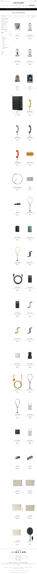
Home (23, 5)
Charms (2, 28)
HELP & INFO (5, 567)
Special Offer (31, 5)
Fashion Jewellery (4, 19)
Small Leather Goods (4, 21)
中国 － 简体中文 (18, 559)
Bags (16, 5)
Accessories (6, 18)
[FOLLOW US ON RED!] (23, 552)
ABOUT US (15, 567)
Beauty (19, 5)
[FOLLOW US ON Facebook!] (16, 552)
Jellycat (26, 5)
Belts (2, 26)
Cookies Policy (17, 570)
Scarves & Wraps (4, 22)
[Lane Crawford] (18, 4)
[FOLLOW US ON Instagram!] (12, 552)
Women (7, 5)
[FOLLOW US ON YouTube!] (18, 552)
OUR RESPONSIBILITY (21, 567)
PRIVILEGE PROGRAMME (16, 568)
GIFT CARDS (26, 567)
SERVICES (30, 567)
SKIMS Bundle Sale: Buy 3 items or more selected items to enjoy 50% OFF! (18, 9)
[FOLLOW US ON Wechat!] (20, 552)
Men (10, 5)
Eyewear (2, 20)
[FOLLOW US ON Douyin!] (25, 552)
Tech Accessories (4, 29)
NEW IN (4, 5)
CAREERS (22, 568)
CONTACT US (10, 567)
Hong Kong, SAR (18, 557)
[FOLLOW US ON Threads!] (14, 552)
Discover (18, 7)
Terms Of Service (9, 570)
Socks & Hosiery (4, 27)
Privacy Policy (13, 570)
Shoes (13, 5)
